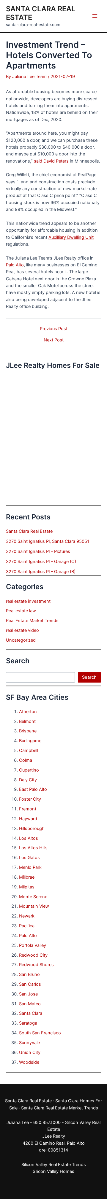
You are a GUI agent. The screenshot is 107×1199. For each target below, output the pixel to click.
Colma (25, 760)
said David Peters (51, 161)
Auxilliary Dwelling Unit (71, 237)
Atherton (28, 711)
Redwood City (33, 955)
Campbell (28, 750)
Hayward (28, 818)
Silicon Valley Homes (53, 1171)
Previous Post (53, 329)
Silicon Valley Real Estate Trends (53, 1164)
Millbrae (26, 877)
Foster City (30, 799)
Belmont (27, 721)
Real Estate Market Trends (32, 620)
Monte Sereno (33, 896)
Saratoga (28, 1023)
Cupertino (29, 770)
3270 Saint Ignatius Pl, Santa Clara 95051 (47, 541)
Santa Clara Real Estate (29, 531)
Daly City (28, 780)
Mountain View (34, 906)
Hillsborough (32, 828)
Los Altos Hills (33, 847)
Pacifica (26, 925)
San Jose (28, 994)
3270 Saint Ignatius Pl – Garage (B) (40, 571)
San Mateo (30, 1003)
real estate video (22, 630)
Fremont (27, 809)
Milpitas (26, 887)
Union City (29, 1052)
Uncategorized (21, 640)
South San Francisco (40, 1033)
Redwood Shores (36, 964)
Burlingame (30, 740)
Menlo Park (30, 867)
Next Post (54, 340)
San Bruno (29, 974)
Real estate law (21, 610)
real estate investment (28, 601)
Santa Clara (30, 1013)
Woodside (29, 1062)
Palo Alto (15, 265)
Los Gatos (29, 857)
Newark (26, 916)
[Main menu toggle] (95, 16)
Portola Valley (32, 945)
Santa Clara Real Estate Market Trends (59, 1108)
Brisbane (28, 731)
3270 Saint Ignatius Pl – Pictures (38, 551)
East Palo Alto (33, 789)
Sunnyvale (29, 1042)
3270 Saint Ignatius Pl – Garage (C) (41, 561)
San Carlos (30, 984)
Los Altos (28, 838)
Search (89, 677)
